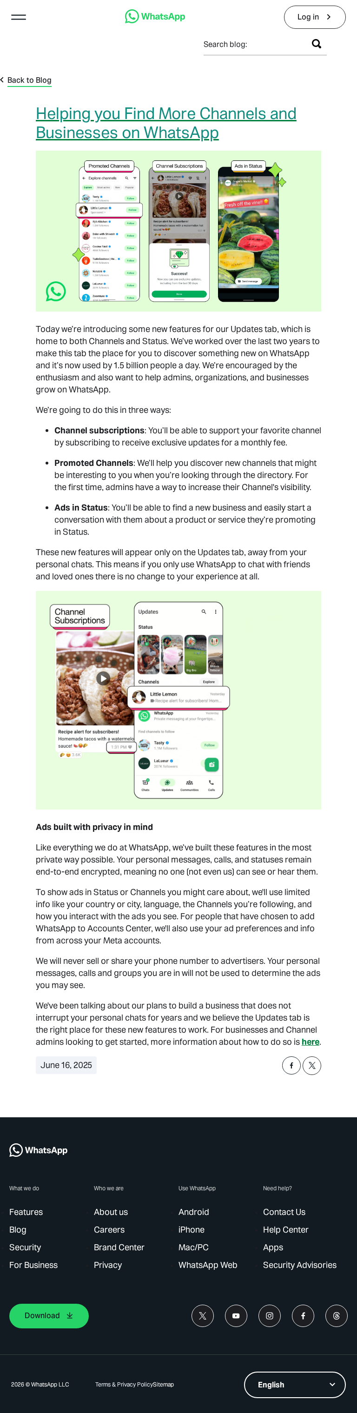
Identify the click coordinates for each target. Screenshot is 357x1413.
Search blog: (225, 44)
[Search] (316, 43)
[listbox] (295, 1385)
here (310, 1041)
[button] (18, 17)
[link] (155, 21)
